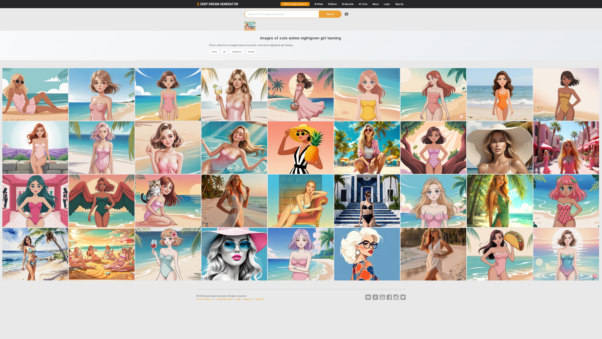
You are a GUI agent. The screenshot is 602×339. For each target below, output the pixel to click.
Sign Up (399, 4)
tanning (251, 52)
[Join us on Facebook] (389, 297)
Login (387, 4)
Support (260, 299)
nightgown (237, 52)
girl (224, 52)
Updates (248, 299)
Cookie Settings (224, 299)
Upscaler (348, 4)
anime (214, 52)
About (375, 4)
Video (318, 4)
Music (332, 4)
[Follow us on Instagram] (396, 297)
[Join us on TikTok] (375, 297)
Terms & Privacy (204, 299)
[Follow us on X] (403, 297)
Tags (237, 299)
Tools (363, 4)
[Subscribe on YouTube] (382, 297)
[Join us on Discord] (368, 297)
